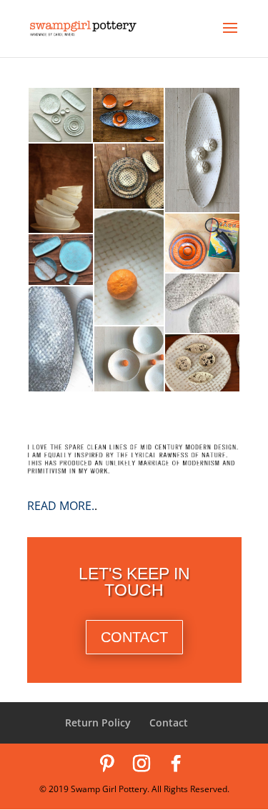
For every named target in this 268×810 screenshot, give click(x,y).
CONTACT (134, 637)
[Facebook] (176, 763)
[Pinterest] (107, 763)
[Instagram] (141, 763)
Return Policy (98, 722)
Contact (168, 722)
